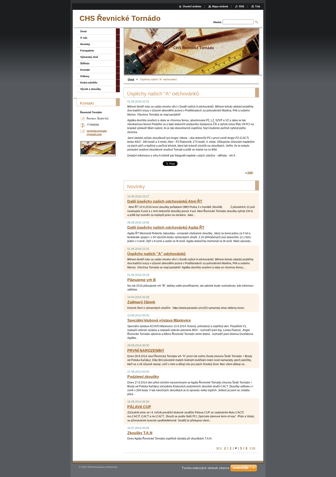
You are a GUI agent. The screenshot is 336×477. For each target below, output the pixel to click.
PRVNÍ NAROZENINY (145, 351)
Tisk (257, 6)
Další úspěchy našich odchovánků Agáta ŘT (165, 227)
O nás (83, 37)
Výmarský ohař (89, 57)
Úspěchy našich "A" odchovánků (156, 254)
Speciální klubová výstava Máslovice (159, 320)
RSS (241, 6)
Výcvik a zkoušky (90, 89)
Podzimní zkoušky (143, 377)
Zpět (250, 172)
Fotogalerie (87, 50)
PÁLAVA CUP (139, 407)
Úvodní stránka (192, 6)
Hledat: (217, 22)
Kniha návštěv (88, 82)
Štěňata (84, 63)
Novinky (85, 44)
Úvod (131, 79)
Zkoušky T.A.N (139, 433)
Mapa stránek (220, 6)
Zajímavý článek (141, 302)
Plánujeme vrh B (141, 280)
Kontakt (85, 69)
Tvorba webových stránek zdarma (205, 468)
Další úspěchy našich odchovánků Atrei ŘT (164, 201)
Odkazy (84, 76)
